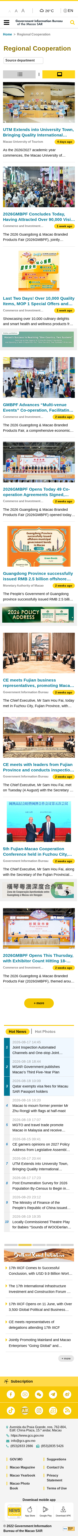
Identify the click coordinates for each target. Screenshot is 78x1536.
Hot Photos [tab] (45, 1031)
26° (49, 10)
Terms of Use (57, 1488)
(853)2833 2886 (21, 1446)
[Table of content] (5, 22)
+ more (66, 1358)
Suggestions (56, 1459)
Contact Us (55, 1467)
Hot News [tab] (17, 1031)
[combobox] (23, 60)
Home (7, 34)
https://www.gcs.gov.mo (27, 1435)
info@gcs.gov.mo (23, 1440)
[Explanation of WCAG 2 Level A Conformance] (69, 1528)
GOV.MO (16, 1459)
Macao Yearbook (22, 1475)
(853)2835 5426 (52, 1446)
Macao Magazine (22, 1467)
